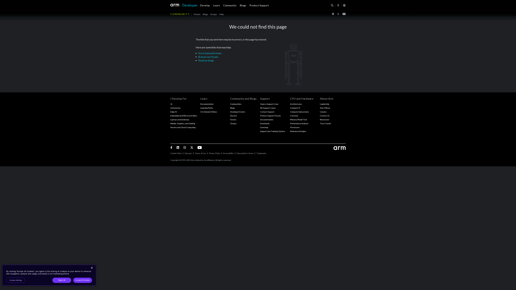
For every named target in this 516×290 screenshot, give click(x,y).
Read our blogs (206, 60)
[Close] (92, 268)
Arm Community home (209, 53)
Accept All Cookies (83, 280)
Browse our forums (208, 56)
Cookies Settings (15, 280)
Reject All (61, 280)
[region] (49, 275)
